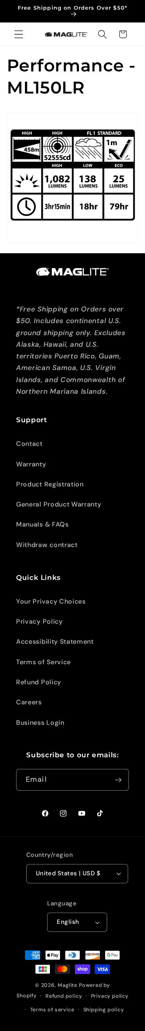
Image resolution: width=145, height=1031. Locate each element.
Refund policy (64, 995)
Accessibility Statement (55, 641)
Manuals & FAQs (42, 524)
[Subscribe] (118, 780)
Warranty (31, 464)
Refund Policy (38, 682)
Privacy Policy (39, 621)
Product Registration (50, 484)
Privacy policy (109, 995)
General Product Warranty (59, 504)
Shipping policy (103, 1009)
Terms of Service (43, 662)
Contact (29, 443)
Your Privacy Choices (51, 601)
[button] (18, 34)
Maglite (67, 985)
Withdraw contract (47, 545)
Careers (29, 702)
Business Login (40, 722)
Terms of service (52, 1009)
